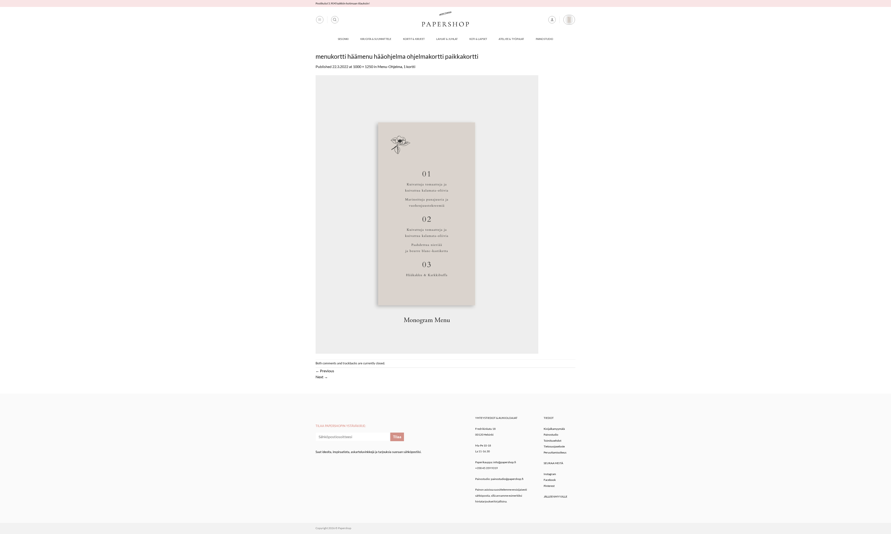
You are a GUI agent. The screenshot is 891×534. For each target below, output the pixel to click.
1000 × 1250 (363, 66)
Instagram (550, 474)
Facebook (550, 480)
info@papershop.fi (504, 462)
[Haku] (335, 19)
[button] (319, 19)
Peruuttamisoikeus (555, 452)
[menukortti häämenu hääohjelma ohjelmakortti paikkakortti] (427, 214)
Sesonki (343, 38)
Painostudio (544, 38)
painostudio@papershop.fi (507, 479)
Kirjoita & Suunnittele (375, 38)
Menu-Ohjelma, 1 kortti (396, 66)
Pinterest (549, 486)
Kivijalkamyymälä (554, 428)
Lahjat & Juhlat (447, 38)
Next (322, 377)
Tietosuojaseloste (554, 446)
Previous (325, 371)
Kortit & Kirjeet (414, 38)
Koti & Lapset (478, 38)
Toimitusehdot (552, 440)
